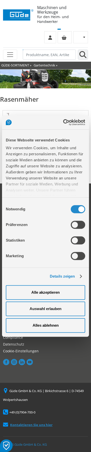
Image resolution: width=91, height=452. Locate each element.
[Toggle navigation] (10, 55)
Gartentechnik (44, 65)
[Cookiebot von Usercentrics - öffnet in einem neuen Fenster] (64, 122)
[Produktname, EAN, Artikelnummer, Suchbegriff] (83, 55)
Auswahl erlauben (45, 309)
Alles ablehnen (46, 325)
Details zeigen (62, 276)
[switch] (78, 225)
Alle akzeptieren (45, 292)
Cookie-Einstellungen (21, 351)
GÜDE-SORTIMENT (15, 65)
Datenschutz (13, 344)
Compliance (13, 337)
